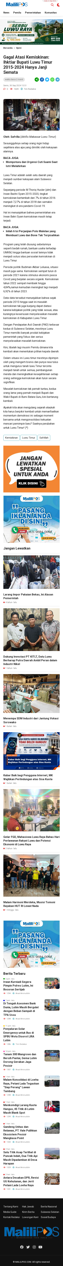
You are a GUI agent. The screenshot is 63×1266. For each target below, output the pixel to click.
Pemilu (17, 12)
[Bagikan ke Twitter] (47, 79)
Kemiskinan (11, 437)
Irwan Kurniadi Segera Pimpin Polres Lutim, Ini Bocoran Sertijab (18, 985)
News (6, 12)
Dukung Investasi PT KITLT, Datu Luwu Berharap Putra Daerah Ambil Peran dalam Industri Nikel (30, 660)
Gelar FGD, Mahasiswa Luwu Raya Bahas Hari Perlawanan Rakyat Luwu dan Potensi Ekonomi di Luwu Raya (31, 840)
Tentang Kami (10, 1206)
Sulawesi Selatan (50, 1212)
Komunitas (51, 12)
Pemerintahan (33, 12)
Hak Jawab (28, 1206)
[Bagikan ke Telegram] (57, 79)
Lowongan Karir (30, 1217)
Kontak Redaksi (11, 1217)
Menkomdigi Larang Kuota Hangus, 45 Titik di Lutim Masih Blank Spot (20, 1109)
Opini (19, 48)
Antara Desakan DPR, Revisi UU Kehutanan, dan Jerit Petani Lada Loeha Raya (21, 1181)
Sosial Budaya (48, 1217)
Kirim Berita (28, 1212)
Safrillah (43, 437)
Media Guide (9, 1212)
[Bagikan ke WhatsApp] (52, 79)
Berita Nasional (49, 1206)
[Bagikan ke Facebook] (42, 79)
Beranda (8, 48)
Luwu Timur (28, 437)
